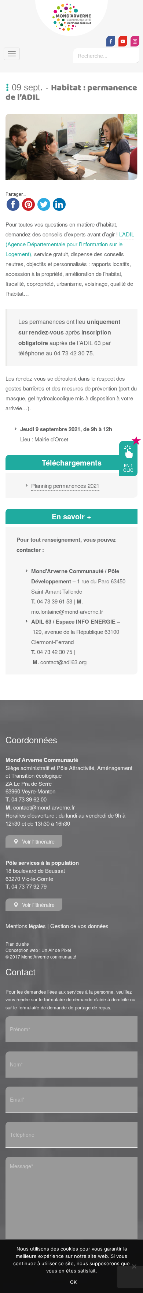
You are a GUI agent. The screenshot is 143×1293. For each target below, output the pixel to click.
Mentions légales (26, 926)
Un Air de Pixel (56, 950)
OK (73, 1282)
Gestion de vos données (79, 926)
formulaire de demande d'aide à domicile (86, 999)
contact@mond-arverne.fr (44, 807)
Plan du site (17, 944)
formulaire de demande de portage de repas (64, 1007)
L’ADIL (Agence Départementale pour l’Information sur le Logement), (70, 244)
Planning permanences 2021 (65, 485)
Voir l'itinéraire (38, 841)
